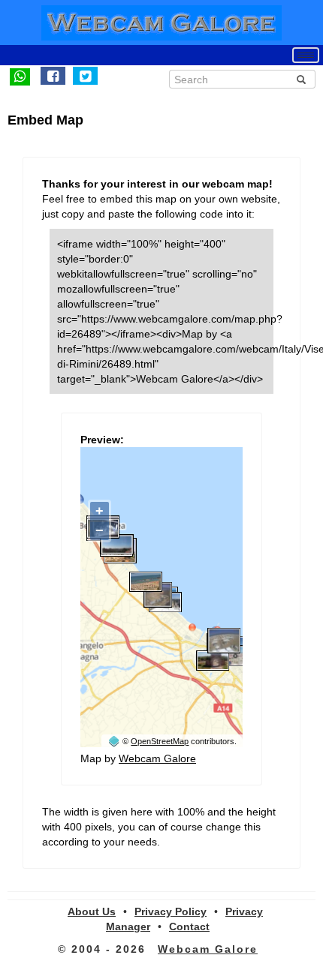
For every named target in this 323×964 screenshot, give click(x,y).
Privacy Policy (170, 911)
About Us (92, 911)
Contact (189, 926)
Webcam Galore (157, 758)
